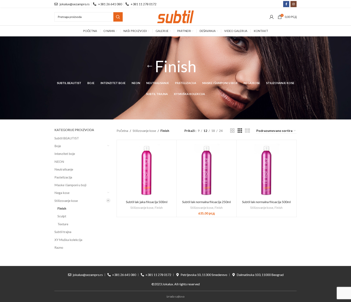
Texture (62, 224)
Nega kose (61, 193)
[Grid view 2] (232, 131)
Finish (61, 208)
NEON (59, 161)
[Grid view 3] (240, 131)
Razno (58, 247)
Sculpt (61, 216)
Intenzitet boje (64, 153)
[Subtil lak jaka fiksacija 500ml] (146, 170)
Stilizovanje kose (66, 200)
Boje (57, 146)
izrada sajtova (175, 296)
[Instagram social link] (293, 4)
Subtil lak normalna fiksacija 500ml (266, 202)
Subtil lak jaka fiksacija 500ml (146, 202)
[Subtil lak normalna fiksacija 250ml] (206, 170)
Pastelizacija (63, 177)
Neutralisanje (63, 169)
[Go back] (150, 66)
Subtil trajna (62, 232)
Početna (122, 130)
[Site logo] (175, 16)
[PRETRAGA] (118, 17)
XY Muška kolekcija (68, 240)
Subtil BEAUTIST (66, 138)
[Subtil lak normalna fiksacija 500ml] (266, 170)
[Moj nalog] (272, 17)
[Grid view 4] (247, 131)
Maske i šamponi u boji (70, 185)
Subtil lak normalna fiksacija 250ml (206, 202)
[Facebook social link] (286, 4)
